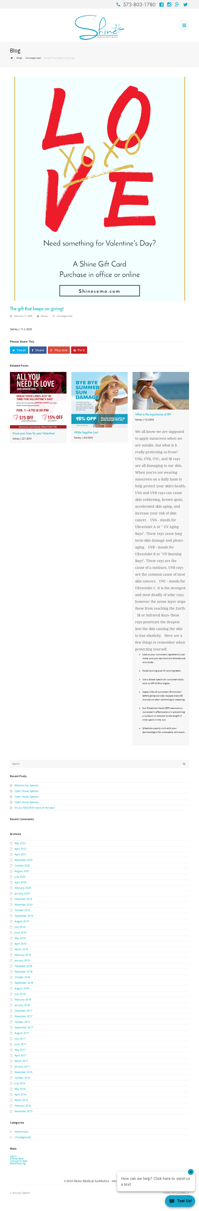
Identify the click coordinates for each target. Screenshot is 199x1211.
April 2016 (20, 1094)
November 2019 (24, 904)
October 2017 (22, 1022)
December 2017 (23, 1010)
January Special (21, 1192)
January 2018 (22, 1005)
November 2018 (24, 971)
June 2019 (20, 932)
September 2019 (24, 915)
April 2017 (20, 1055)
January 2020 (22, 893)
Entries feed (16, 1158)
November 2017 (24, 1016)
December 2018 (23, 966)
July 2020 (20, 876)
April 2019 (20, 943)
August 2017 (22, 1033)
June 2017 (20, 1044)
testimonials (21, 1131)
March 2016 (21, 1100)
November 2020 (24, 860)
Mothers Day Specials (26, 785)
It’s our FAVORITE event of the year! (35, 807)
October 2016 (22, 1077)
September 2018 (24, 982)
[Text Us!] (180, 1201)
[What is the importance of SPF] (161, 391)
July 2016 (20, 1083)
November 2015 (24, 1111)
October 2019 (22, 910)
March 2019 (21, 949)
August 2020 (22, 871)
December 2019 (23, 899)
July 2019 (20, 927)
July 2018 (20, 994)
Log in (13, 1156)
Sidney (44, 316)
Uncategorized (64, 316)
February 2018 (23, 999)
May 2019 (20, 938)
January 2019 (22, 960)
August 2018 (22, 988)
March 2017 (21, 1061)
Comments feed (18, 1161)
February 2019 (23, 955)
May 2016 (20, 1089)
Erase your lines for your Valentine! (34, 433)
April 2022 (20, 848)
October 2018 (22, 977)
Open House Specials (26, 791)
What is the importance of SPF (153, 414)
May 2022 (20, 843)
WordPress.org (17, 1163)
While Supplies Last (86, 432)
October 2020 (22, 865)
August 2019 (22, 921)
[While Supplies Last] (99, 400)
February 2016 (23, 1105)
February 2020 (23, 888)
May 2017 (20, 1049)
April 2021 (20, 854)
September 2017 (24, 1027)
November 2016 (24, 1072)
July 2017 (20, 1038)
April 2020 (20, 882)
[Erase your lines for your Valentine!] (38, 400)
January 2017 (22, 1066)
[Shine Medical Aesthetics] (99, 27)
